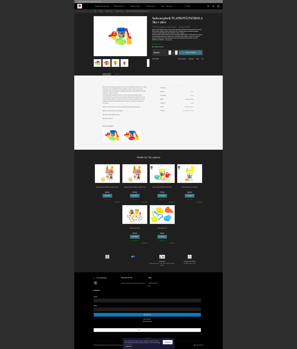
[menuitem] (102, 6)
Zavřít (160, 58)
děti (149, 286)
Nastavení (128, 346)
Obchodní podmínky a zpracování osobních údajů (89, 1)
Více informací (168, 39)
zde (159, 342)
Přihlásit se (147, 314)
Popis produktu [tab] (107, 74)
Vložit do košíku (190, 52)
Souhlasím (168, 342)
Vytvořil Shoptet (199, 345)
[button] (107, 195)
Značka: (155, 58)
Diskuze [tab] (117, 74)
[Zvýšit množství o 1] (176, 53)
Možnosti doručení (159, 46)
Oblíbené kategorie (153, 283)
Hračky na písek (189, 88)
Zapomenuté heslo (147, 321)
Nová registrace (147, 319)
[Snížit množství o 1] (170, 53)
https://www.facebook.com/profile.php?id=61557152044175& (95, 283)
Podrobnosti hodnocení (171, 27)
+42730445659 (101, 278)
